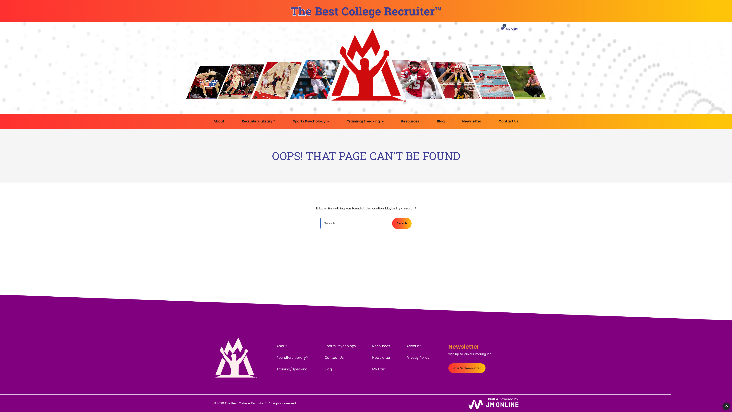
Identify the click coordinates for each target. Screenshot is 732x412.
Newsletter (471, 121)
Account (413, 346)
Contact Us (508, 121)
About (219, 121)
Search (402, 223)
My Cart (379, 369)
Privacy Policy (417, 357)
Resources (410, 121)
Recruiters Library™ (258, 121)
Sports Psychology (309, 121)
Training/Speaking (363, 121)
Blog (441, 121)
